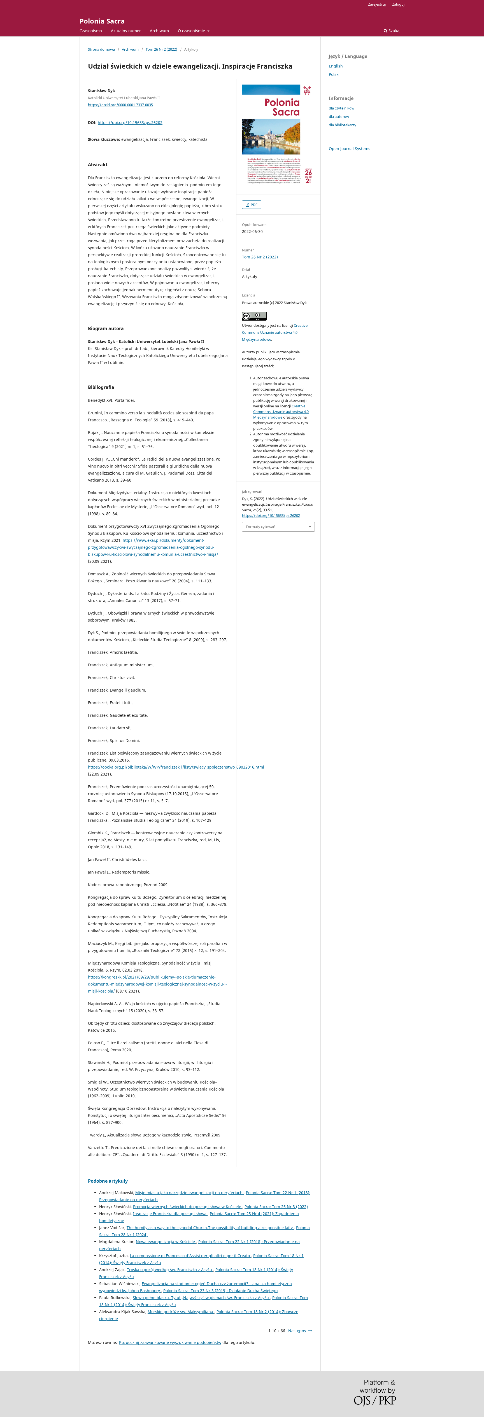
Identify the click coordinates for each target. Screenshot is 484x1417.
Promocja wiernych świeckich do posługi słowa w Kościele (187, 1206)
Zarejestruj (377, 4)
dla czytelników (341, 108)
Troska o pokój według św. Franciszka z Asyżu (170, 1269)
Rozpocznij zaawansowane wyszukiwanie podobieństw (170, 1342)
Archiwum (159, 30)
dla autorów (339, 116)
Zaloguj (398, 4)
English (336, 66)
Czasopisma (91, 30)
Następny (297, 1330)
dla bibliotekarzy (342, 124)
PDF (253, 204)
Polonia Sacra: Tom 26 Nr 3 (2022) (276, 1206)
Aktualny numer (126, 30)
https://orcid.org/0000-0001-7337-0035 (120, 104)
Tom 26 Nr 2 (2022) (161, 49)
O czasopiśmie (192, 30)
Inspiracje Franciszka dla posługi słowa (170, 1213)
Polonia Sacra (102, 20)
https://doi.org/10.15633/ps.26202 (130, 122)
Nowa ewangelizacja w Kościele (166, 1241)
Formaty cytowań (260, 526)
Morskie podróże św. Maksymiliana (181, 1311)
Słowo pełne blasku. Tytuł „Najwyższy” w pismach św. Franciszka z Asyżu (201, 1297)
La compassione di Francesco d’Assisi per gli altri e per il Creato (190, 1255)
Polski (334, 74)
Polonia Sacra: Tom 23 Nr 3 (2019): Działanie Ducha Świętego (220, 1290)
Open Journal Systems (349, 148)
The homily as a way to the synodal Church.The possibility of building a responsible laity (210, 1227)
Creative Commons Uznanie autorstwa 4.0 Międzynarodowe (275, 332)
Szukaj (394, 30)
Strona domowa (101, 49)
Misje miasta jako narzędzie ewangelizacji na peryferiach (189, 1192)
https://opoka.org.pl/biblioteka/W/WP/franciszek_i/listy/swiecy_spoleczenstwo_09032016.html (176, 767)
